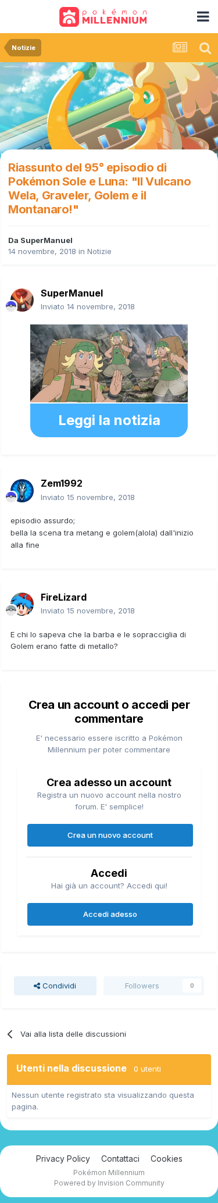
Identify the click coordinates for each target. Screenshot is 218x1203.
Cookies (167, 1158)
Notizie (99, 251)
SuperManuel (46, 240)
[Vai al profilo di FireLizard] (22, 604)
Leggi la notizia (109, 420)
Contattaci (120, 1158)
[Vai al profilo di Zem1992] (22, 490)
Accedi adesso (110, 914)
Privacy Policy (63, 1158)
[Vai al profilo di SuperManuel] (22, 300)
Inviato (88, 306)
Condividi (58, 985)
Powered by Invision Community (109, 1183)
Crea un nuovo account (110, 835)
